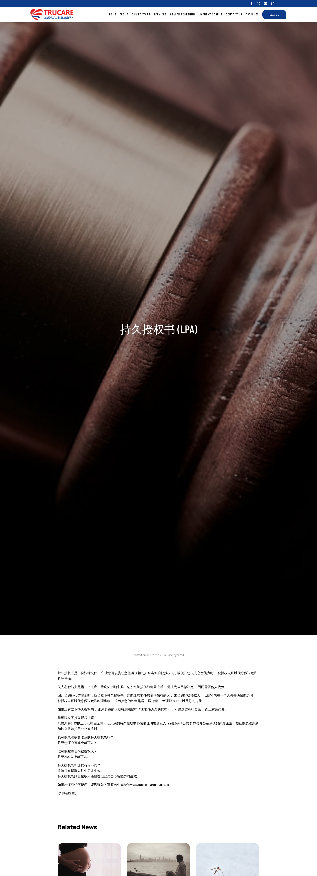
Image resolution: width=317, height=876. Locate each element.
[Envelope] (265, 3)
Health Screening (183, 14)
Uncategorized (175, 655)
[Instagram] (258, 3)
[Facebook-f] (251, 3)
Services (160, 14)
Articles (252, 14)
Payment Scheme (210, 14)
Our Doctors (141, 14)
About (124, 14)
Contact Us (234, 14)
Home (112, 14)
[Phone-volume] (272, 3)
